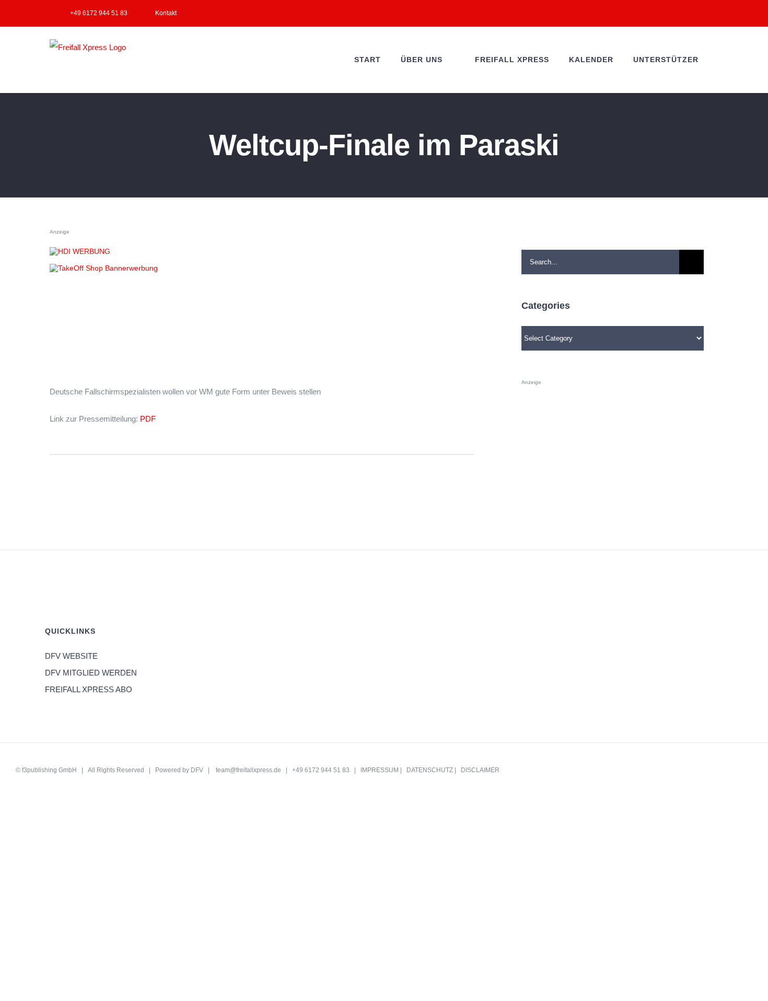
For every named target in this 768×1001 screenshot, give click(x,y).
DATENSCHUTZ (429, 770)
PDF (148, 418)
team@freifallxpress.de (248, 770)
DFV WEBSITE (71, 655)
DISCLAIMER (480, 770)
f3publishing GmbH (49, 770)
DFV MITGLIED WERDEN (91, 672)
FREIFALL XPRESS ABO (88, 689)
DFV (197, 770)
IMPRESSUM (379, 770)
